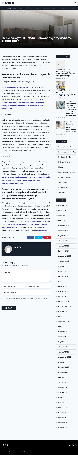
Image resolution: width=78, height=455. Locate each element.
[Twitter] (70, 445)
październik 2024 (64, 306)
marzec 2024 (63, 337)
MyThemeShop (27, 451)
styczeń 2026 (63, 241)
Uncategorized (63, 187)
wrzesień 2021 (63, 423)
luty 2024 (61, 342)
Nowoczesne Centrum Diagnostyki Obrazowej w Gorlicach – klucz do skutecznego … (72, 109)
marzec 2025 (63, 291)
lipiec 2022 (62, 397)
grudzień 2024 (63, 301)
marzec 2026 (63, 231)
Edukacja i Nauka (64, 157)
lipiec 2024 (62, 317)
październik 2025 (64, 256)
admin (17, 247)
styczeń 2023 (63, 382)
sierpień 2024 (63, 312)
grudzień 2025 (63, 246)
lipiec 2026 (62, 211)
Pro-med (9, 3)
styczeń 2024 (63, 347)
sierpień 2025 (63, 266)
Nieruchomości (64, 177)
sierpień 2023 (63, 362)
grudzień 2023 (63, 352)
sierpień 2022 (63, 392)
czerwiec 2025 (63, 276)
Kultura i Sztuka (64, 162)
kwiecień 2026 (63, 226)
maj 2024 (61, 327)
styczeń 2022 (63, 418)
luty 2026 (61, 236)
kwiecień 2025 (63, 286)
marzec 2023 (63, 372)
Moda (60, 167)
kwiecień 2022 (63, 407)
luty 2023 (61, 377)
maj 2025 (61, 281)
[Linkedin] (73, 445)
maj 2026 (61, 221)
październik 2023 (64, 357)
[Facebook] (67, 445)
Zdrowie (69, 101)
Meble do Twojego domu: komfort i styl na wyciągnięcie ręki (65, 74)
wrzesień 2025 (63, 261)
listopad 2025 (63, 251)
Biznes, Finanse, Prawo (66, 147)
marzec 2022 (63, 412)
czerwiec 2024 (63, 322)
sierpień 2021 (63, 428)
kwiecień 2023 (63, 367)
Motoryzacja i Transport (67, 172)
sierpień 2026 (63, 205)
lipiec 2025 (62, 271)
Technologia (63, 182)
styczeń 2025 (63, 296)
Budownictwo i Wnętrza (65, 69)
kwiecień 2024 (63, 332)
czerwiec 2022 (63, 402)
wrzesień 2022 (63, 387)
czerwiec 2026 (63, 216)
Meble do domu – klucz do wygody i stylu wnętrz (38, 8)
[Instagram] (75, 445)
